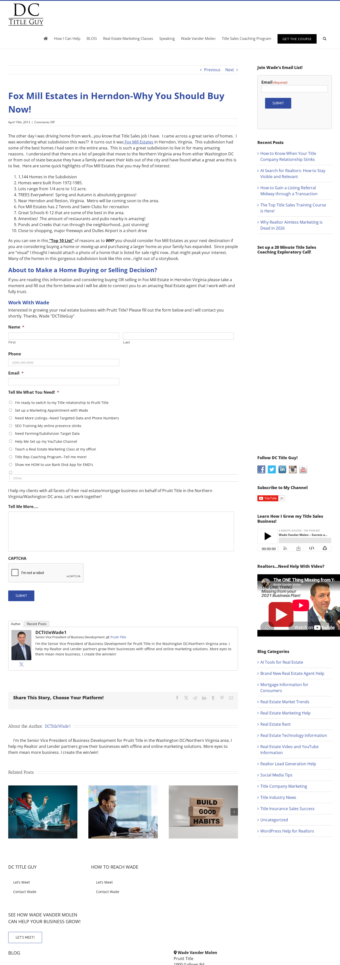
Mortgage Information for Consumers (284, 687)
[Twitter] (21, 664)
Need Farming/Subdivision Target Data (47, 433)
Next (229, 69)
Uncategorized (274, 820)
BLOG (14, 953)
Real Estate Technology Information (293, 735)
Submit (21, 595)
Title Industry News (278, 797)
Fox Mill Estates (138, 142)
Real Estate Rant (275, 724)
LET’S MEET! (25, 937)
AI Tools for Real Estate (281, 662)
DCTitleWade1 (50, 632)
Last (126, 342)
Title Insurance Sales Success (287, 808)
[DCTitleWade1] (21, 633)
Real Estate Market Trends (284, 702)
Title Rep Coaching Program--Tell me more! (51, 456)
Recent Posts (37, 624)
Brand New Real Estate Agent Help (292, 673)
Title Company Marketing (283, 786)
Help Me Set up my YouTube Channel (46, 441)
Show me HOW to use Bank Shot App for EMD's (54, 464)
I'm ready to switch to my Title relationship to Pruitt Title (62, 402)
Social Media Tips (276, 775)
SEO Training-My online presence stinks (48, 425)
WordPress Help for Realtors (287, 831)
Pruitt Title (118, 637)
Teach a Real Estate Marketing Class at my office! (55, 449)
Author (15, 624)
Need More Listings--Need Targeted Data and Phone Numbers (67, 418)
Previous (212, 69)
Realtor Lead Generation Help (288, 764)
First (12, 342)
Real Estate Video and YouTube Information (289, 749)
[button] (324, 38)
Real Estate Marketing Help (285, 713)
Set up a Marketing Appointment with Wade (51, 410)
